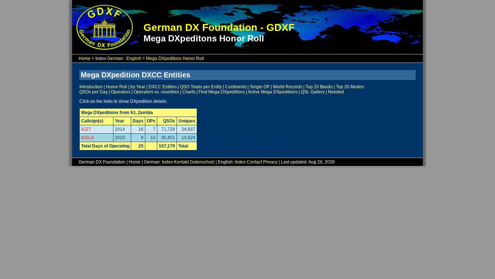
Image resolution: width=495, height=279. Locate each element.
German (115, 58)
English (133, 58)
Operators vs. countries (156, 91)
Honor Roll (116, 86)
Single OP (260, 86)
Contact (254, 162)
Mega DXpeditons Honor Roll (175, 58)
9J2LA (87, 137)
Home (85, 58)
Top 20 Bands (319, 86)
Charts (188, 91)
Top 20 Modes (350, 86)
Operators (120, 91)
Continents (235, 86)
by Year (137, 86)
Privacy (270, 162)
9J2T (86, 129)
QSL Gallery (313, 91)
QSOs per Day (93, 91)
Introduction (91, 86)
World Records (287, 86)
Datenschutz (202, 162)
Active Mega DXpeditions (273, 91)
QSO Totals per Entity (201, 86)
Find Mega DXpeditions (222, 91)
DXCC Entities (163, 86)
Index (167, 162)
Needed (336, 91)
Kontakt (181, 162)
